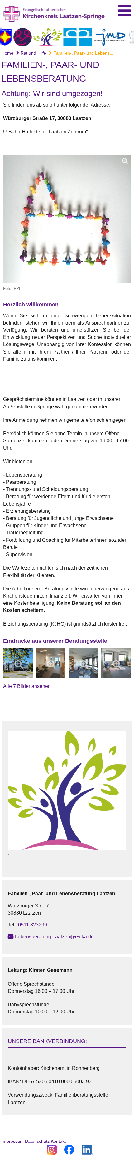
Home (7, 53)
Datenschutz (37, 1141)
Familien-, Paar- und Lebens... (82, 53)
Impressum (13, 1141)
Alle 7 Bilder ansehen (27, 686)
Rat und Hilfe (32, 53)
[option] (67, 37)
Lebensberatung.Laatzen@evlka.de (54, 936)
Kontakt (58, 1141)
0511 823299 (32, 924)
